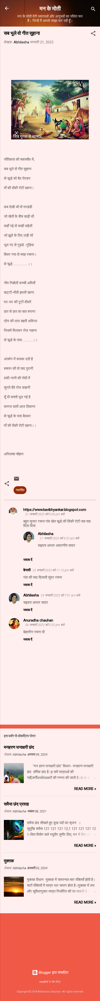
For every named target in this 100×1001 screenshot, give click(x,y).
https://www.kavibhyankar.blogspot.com (54, 509)
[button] (93, 34)
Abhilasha (45, 534)
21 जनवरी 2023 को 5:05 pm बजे (44, 514)
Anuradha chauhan (38, 620)
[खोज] (93, 9)
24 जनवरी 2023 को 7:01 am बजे (60, 595)
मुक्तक (9, 861)
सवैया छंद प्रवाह (16, 804)
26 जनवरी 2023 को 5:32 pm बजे (44, 625)
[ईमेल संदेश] (16, 480)
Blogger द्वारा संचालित (53, 972)
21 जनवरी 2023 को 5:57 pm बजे (59, 538)
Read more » (85, 789)
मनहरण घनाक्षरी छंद (19, 747)
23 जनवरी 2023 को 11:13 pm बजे (53, 570)
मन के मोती (50, 8)
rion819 (43, 981)
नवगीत (20, 490)
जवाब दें (27, 560)
